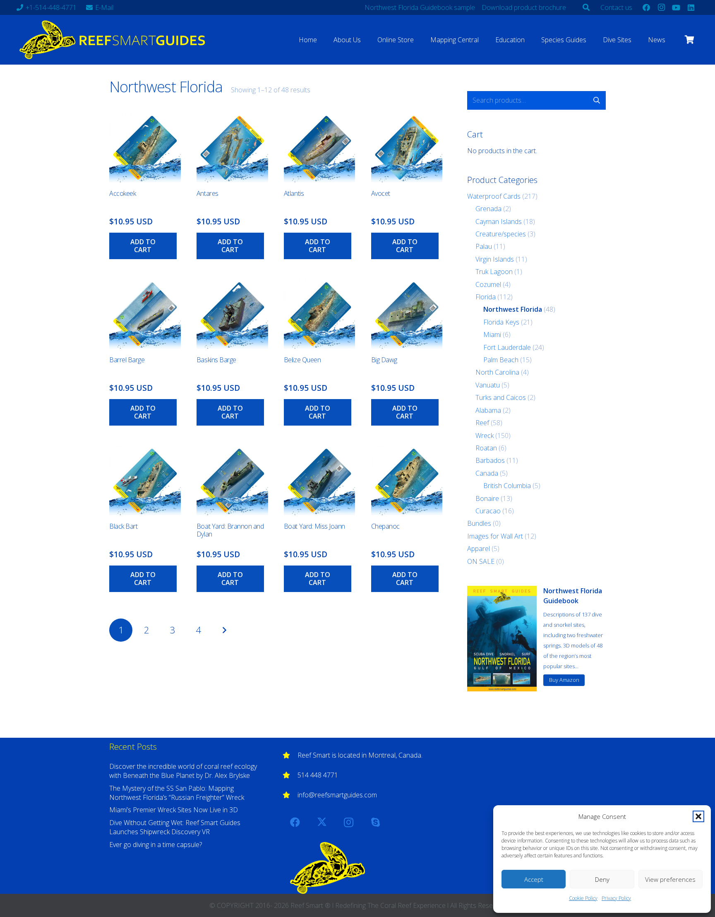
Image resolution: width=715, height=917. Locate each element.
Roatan (486, 447)
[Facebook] (646, 7)
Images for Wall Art (495, 536)
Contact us (616, 7)
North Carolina (497, 372)
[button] (698, 816)
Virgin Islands (494, 259)
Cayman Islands (498, 221)
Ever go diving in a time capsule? (155, 844)
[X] (322, 822)
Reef (482, 422)
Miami (492, 334)
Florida (485, 296)
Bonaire (487, 498)
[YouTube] (676, 7)
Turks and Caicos (500, 397)
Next (224, 630)
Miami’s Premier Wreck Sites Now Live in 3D (173, 809)
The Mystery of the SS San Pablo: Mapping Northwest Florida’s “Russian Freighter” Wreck (176, 793)
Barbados (490, 460)
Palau (483, 246)
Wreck (484, 435)
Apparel (478, 548)
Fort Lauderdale (507, 347)
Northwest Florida (512, 309)
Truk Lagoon (494, 271)
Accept (533, 879)
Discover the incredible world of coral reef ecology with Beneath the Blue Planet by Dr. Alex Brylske (183, 771)
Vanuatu (487, 385)
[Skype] (375, 822)
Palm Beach (500, 359)
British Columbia (507, 485)
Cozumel (488, 284)
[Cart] (689, 40)
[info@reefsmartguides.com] (290, 795)
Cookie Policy (583, 898)
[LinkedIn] (691, 7)
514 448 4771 (318, 775)
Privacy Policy (616, 898)
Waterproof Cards (494, 196)
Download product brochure (524, 7)
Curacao (488, 510)
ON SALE (480, 561)
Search (596, 100)
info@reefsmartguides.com (337, 794)
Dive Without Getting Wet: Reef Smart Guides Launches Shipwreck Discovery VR (174, 827)
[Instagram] (661, 7)
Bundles (479, 523)
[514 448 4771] (290, 775)
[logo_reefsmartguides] (114, 39)
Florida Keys (501, 322)
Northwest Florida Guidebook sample (420, 7)
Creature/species (500, 233)
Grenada (488, 208)
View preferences (670, 879)
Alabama (488, 410)
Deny (602, 879)
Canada (486, 473)
